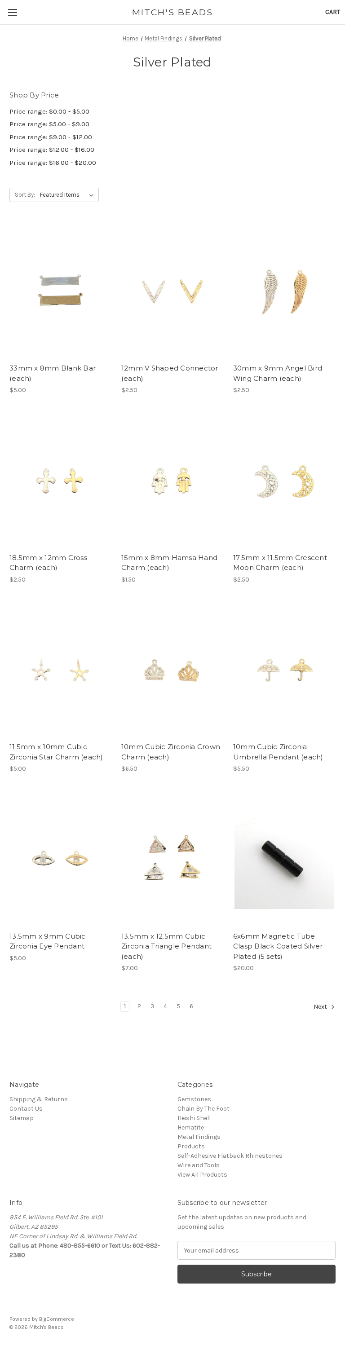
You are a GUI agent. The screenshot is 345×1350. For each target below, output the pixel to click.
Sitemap (21, 1118)
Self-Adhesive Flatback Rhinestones (230, 1156)
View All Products (202, 1174)
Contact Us (26, 1108)
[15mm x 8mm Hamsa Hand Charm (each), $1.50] (172, 481)
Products (191, 1146)
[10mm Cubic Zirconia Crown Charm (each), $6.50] (172, 670)
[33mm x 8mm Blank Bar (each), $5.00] (61, 291)
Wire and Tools (198, 1165)
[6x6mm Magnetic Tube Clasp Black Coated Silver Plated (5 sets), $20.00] (284, 859)
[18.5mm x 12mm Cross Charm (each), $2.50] (61, 481)
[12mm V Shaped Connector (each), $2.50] (172, 291)
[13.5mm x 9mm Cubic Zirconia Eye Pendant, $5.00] (61, 859)
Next (321, 1006)
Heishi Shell (194, 1118)
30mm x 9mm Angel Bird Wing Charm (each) (277, 373)
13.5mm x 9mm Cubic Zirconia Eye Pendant (47, 941)
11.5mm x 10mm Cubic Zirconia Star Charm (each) (56, 751)
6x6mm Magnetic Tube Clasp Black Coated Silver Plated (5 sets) (278, 946)
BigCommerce (56, 1319)
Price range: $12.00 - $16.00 (51, 150)
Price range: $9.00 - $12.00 (50, 137)
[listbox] (68, 195)
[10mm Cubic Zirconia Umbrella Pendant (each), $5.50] (284, 670)
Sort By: (25, 194)
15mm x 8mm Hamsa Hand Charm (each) (169, 562)
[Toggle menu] (12, 12)
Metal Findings (199, 1137)
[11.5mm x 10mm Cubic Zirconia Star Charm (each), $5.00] (61, 670)
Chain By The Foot (203, 1108)
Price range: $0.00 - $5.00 (49, 111)
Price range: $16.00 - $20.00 (52, 163)
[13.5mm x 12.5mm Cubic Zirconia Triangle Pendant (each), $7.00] (172, 859)
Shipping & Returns (38, 1099)
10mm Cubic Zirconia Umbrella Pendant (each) (278, 751)
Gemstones (194, 1099)
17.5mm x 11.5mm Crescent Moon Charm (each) (280, 562)
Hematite (190, 1127)
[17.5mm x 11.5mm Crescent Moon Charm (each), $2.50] (284, 481)
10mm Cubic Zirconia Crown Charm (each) (170, 751)
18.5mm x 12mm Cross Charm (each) (48, 562)
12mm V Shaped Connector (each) (169, 373)
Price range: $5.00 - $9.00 (49, 124)
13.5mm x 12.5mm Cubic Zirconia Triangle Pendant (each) (166, 946)
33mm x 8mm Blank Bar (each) (52, 373)
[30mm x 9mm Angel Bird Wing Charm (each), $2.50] (284, 291)
